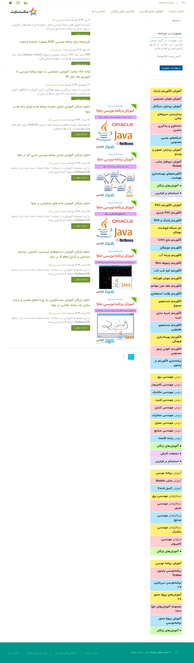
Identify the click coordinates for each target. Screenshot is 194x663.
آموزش (168, 473)
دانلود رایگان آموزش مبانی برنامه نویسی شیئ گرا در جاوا (53, 155)
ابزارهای (171, 542)
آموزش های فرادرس (151, 11)
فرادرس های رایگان (122, 11)
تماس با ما (98, 11)
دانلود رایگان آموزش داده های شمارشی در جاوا (60, 203)
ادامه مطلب (80, 34)
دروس (169, 377)
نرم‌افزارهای (166, 496)
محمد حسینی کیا (61, 20)
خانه (183, 2)
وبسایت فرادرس (166, 2)
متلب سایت (176, 11)
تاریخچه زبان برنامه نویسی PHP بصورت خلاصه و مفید (54, 42)
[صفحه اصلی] (25, 11)
